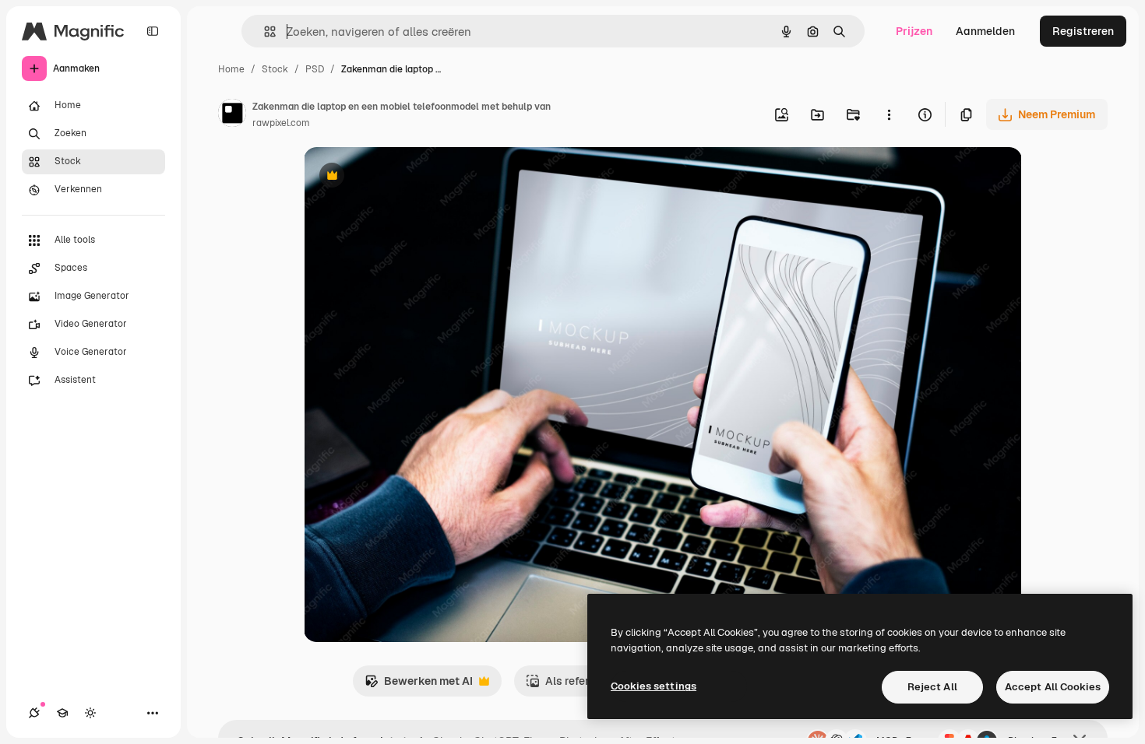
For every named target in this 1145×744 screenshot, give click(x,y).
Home (231, 69)
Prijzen (914, 31)
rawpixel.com (281, 123)
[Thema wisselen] (90, 712)
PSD (314, 69)
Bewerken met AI (419, 685)
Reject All (932, 686)
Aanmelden (985, 31)
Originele (406, 177)
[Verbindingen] (34, 712)
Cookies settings (653, 686)
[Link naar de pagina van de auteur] (232, 115)
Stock (275, 69)
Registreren (1083, 31)
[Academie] (62, 712)
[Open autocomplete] (263, 31)
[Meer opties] (888, 114)
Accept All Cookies (1053, 686)
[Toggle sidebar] (152, 31)
